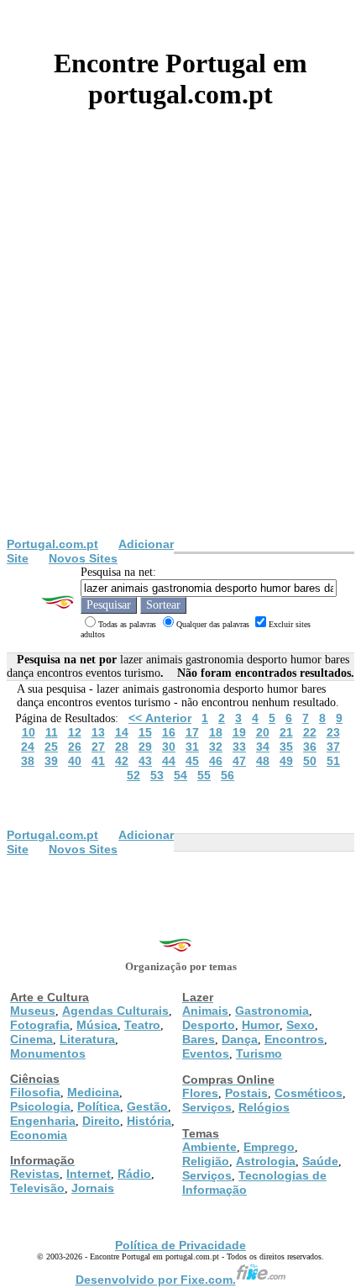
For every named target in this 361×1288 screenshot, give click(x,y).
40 (74, 761)
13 (98, 732)
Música (97, 1025)
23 (333, 732)
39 (51, 761)
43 (145, 761)
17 (192, 732)
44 (168, 761)
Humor (261, 1025)
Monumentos (48, 1053)
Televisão (37, 1188)
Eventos (205, 1053)
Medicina (93, 1092)
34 (262, 746)
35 (286, 746)
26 (74, 746)
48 (262, 761)
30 (168, 746)
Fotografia (40, 1025)
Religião (205, 1161)
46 (215, 761)
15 (145, 732)
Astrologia (266, 1161)
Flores (200, 1093)
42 (121, 761)
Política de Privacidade (180, 1245)
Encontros (294, 1039)
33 (239, 746)
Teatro (142, 1025)
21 (286, 732)
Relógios (264, 1107)
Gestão (147, 1106)
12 (74, 732)
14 (121, 732)
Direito (101, 1120)
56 (227, 775)
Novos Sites (83, 558)
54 (180, 775)
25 (51, 746)
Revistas (35, 1173)
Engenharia (43, 1120)
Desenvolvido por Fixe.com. (156, 1279)
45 (192, 761)
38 (27, 761)
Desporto (208, 1025)
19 (239, 732)
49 (286, 761)
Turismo (259, 1053)
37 (333, 746)
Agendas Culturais (115, 1010)
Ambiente (209, 1146)
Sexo (300, 1025)
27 (98, 746)
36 (310, 746)
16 (168, 732)
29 (145, 746)
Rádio (134, 1173)
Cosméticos (309, 1093)
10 (28, 732)
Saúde (320, 1161)
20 (262, 732)
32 (215, 746)
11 (51, 732)
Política (98, 1106)
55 (204, 775)
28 (121, 746)
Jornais (92, 1188)
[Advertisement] (180, 348)
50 (310, 761)
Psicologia (40, 1106)
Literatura (87, 1039)
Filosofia (35, 1092)
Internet (88, 1173)
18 (215, 732)
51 (333, 761)
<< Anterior (159, 718)
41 (98, 761)
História (149, 1120)
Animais (205, 1010)
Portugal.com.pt (52, 544)
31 (192, 746)
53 (157, 775)
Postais (246, 1093)
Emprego (269, 1146)
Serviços (207, 1107)
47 (239, 761)
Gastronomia (272, 1010)
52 (133, 775)
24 (27, 746)
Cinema (31, 1039)
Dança (240, 1039)
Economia (38, 1135)
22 (310, 732)
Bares (198, 1039)
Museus (32, 1010)
